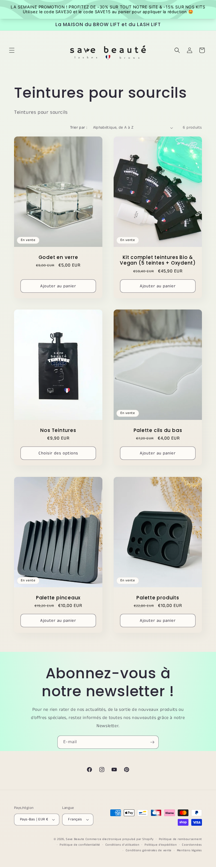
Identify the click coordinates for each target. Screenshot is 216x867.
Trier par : (78, 127)
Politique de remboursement (180, 839)
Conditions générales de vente (149, 850)
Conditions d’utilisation (122, 845)
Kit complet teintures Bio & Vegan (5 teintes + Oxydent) (158, 260)
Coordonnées (192, 845)
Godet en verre (58, 257)
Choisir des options (58, 453)
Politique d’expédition (161, 845)
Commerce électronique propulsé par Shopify (120, 839)
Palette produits (157, 597)
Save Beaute (75, 839)
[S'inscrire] (152, 742)
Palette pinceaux (58, 597)
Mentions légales (189, 850)
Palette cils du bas (158, 430)
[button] (12, 50)
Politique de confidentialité (80, 845)
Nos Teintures (58, 430)
